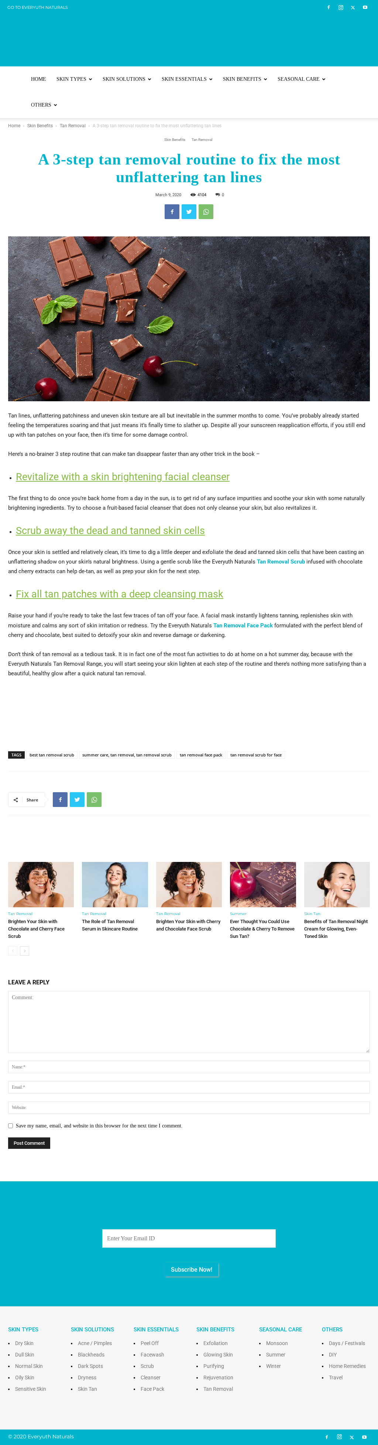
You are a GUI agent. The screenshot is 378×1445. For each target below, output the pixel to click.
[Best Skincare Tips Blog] (189, 33)
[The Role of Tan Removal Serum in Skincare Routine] (115, 884)
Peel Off (150, 1343)
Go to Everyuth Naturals (37, 7)
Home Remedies (347, 1366)
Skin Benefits (242, 79)
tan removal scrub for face (256, 755)
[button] (361, 79)
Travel (336, 1377)
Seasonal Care (299, 79)
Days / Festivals (347, 1343)
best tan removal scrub (52, 755)
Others (41, 105)
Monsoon (277, 1343)
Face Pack (152, 1389)
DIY (333, 1355)
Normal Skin (29, 1366)
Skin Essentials (184, 79)
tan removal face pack (201, 755)
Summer (238, 913)
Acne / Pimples (95, 1343)
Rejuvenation (218, 1377)
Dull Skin (24, 1355)
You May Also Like (189, 843)
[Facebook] (328, 7)
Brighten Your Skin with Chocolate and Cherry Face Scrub (36, 929)
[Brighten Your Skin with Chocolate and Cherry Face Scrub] (41, 884)
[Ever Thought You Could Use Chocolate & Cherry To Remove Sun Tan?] (263, 884)
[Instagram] (340, 7)
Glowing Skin (218, 1355)
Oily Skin (24, 1377)
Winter (273, 1366)
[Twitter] (352, 7)
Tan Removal (73, 125)
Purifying (213, 1366)
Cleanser (151, 1377)
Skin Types (71, 79)
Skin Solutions (124, 79)
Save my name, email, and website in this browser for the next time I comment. (99, 1126)
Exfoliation (215, 1343)
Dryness (87, 1377)
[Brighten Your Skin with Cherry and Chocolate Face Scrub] (189, 884)
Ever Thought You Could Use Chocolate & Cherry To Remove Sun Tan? (262, 929)
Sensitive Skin (30, 1389)
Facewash (152, 1355)
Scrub (147, 1366)
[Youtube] (365, 7)
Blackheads (91, 1355)
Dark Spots (90, 1366)
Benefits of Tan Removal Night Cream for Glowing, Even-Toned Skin (336, 929)
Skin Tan (312, 913)
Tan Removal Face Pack (243, 625)
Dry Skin (24, 1343)
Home (38, 79)
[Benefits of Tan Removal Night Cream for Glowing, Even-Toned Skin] (337, 884)
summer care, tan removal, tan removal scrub (127, 755)
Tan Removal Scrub (281, 561)
